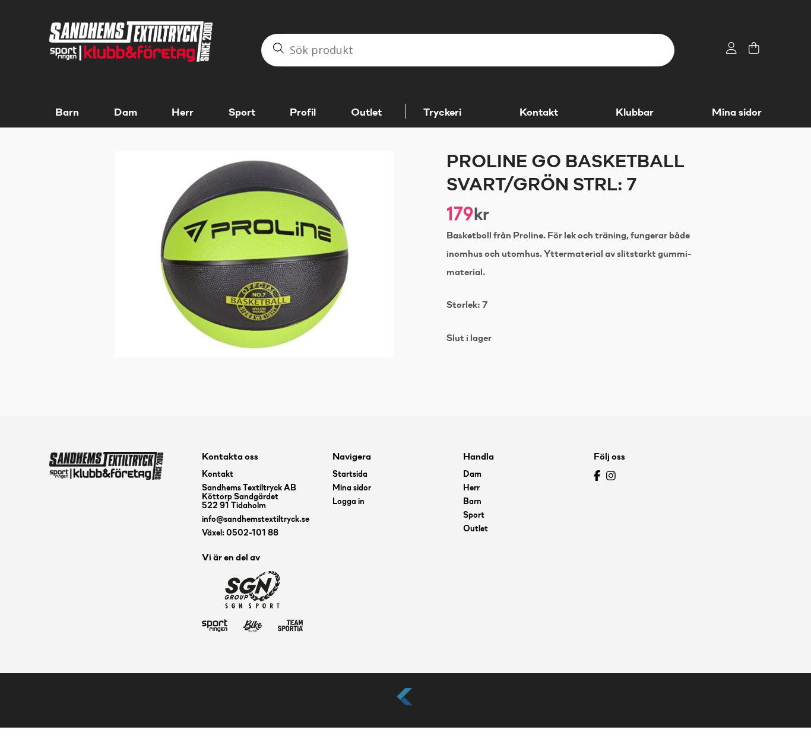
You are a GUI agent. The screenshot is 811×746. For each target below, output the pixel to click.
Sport (473, 515)
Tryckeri (442, 113)
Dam (472, 474)
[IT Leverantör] (405, 706)
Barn (472, 502)
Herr (471, 488)
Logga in (348, 502)
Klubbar (635, 113)
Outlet (475, 529)
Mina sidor (737, 113)
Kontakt (538, 113)
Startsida (350, 474)
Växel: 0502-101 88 (240, 533)
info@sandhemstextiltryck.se (255, 519)
